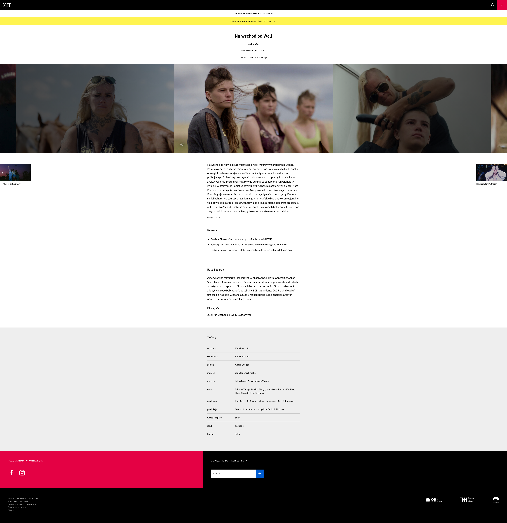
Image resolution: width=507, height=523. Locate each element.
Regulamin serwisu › (17, 507)
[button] (500, 109)
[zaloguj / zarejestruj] (492, 5)
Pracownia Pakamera (26, 504)
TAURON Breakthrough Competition (252, 21)
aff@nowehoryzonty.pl (18, 501)
